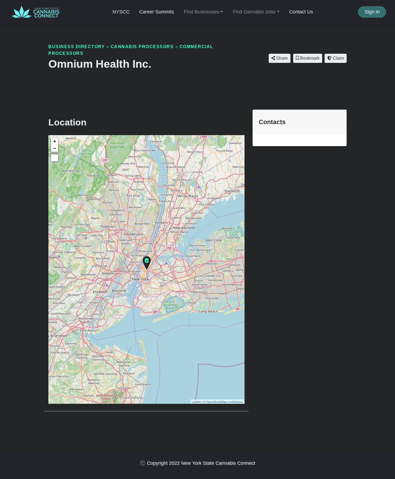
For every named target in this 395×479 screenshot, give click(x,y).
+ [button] (54, 141)
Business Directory (76, 46)
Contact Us (301, 12)
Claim (338, 58)
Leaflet (196, 401)
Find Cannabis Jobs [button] (254, 12)
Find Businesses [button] (201, 12)
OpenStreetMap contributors (224, 401)
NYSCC (121, 12)
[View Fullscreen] (54, 157)
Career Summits (156, 12)
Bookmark (309, 58)
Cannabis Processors (142, 46)
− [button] (54, 148)
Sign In (372, 12)
